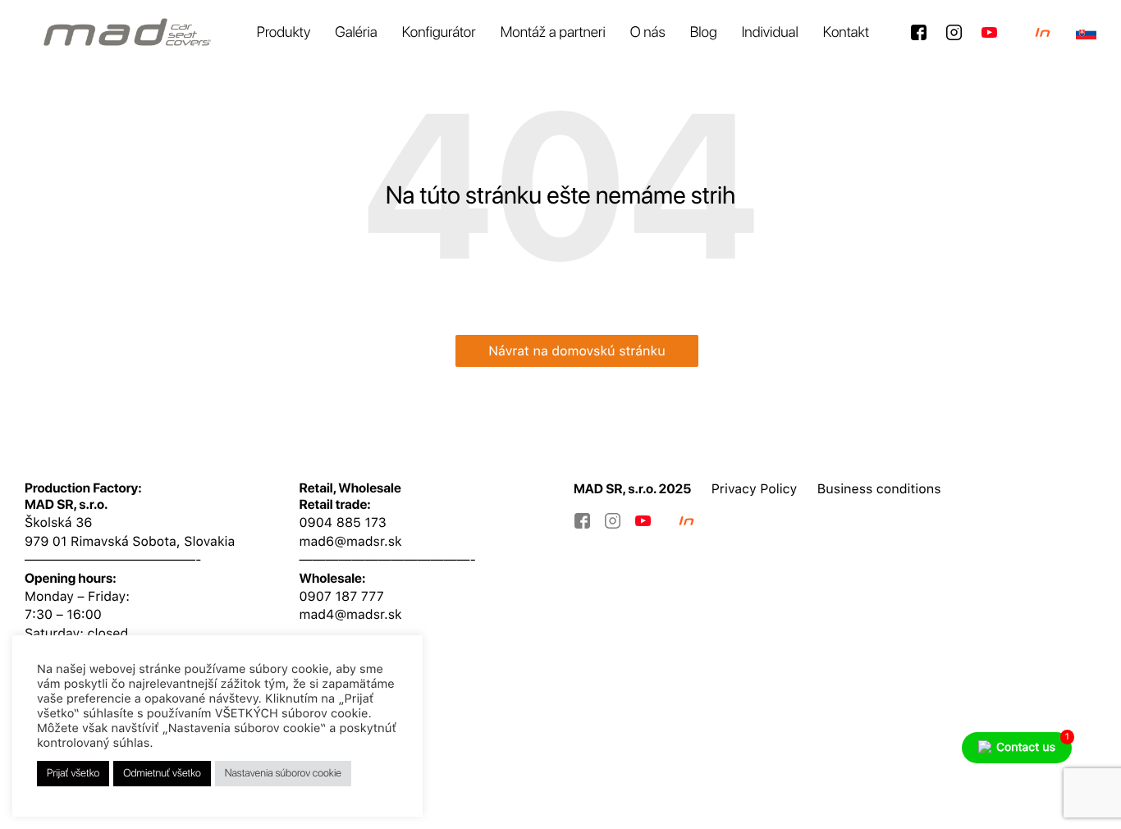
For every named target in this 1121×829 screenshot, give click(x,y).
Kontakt (846, 32)
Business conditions (879, 489)
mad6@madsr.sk (351, 541)
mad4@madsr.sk (351, 614)
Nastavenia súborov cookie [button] (283, 773)
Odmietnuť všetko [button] (162, 773)
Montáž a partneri (553, 32)
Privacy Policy (754, 489)
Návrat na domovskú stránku (577, 351)
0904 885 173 (343, 522)
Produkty (284, 32)
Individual (770, 32)
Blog (703, 32)
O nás (648, 32)
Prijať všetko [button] (73, 773)
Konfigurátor (439, 32)
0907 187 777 (342, 596)
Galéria (356, 32)
